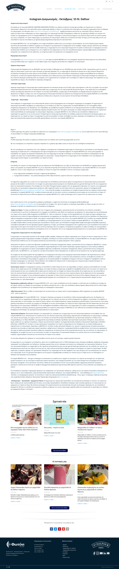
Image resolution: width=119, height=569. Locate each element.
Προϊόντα (65, 546)
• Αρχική (64, 544)
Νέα (64, 555)
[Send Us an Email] (109, 1)
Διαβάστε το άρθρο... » (16, 437)
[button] (51, 529)
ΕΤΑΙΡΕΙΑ (91, 9)
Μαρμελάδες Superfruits (69, 550)
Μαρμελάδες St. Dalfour (69, 548)
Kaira (112, 567)
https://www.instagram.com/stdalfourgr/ (46, 31)
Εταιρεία (65, 553)
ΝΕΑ (98, 9)
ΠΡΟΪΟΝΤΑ (58, 9)
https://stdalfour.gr (98, 373)
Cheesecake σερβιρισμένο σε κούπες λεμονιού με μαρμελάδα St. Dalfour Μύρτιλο (91, 489)
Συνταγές (65, 552)
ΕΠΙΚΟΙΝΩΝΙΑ (107, 9)
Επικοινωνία (66, 557)
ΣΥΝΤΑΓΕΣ (81, 9)
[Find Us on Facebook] (106, 1)
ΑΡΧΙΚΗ (49, 9)
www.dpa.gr (64, 377)
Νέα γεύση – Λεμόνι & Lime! (54, 427)
